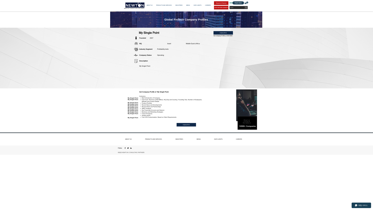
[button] (150, 5)
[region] (186, 19)
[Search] (246, 7)
